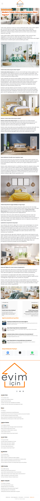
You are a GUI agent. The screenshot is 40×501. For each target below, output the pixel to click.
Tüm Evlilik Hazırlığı (5, 468)
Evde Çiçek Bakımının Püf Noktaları (8, 489)
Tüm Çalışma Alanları (5, 425)
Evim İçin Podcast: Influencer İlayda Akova (9, 476)
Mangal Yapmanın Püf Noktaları (7, 486)
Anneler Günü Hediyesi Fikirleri (7, 399)
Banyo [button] (2, 408)
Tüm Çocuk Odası (4, 439)
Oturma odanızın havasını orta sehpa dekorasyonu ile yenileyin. (14, 462)
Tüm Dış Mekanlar (4, 454)
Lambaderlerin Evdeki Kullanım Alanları (9, 430)
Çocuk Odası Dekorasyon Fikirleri (7, 444)
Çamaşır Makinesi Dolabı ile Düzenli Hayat (9, 415)
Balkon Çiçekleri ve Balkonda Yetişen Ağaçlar (10, 457)
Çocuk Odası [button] (4, 437)
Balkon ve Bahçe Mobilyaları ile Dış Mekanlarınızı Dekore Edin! (13, 459)
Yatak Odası (10, 9)
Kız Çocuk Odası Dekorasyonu (7, 446)
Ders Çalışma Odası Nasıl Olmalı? (8, 447)
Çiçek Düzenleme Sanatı (6, 401)
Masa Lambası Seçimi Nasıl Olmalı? (8, 428)
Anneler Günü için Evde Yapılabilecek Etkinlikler (10, 402)
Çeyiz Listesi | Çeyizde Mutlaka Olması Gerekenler (11, 472)
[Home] (20, 3)
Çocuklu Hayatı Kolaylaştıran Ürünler (8, 441)
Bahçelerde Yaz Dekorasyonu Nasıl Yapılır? (9, 488)
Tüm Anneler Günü (5, 397)
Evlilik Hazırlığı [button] (4, 466)
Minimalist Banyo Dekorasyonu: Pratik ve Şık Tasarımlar (12, 418)
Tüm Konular (26, 497)
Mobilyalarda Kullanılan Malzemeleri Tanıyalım (10, 491)
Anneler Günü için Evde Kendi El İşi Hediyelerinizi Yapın (12, 404)
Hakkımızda (8, 497)
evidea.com (32, 497)
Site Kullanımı (20, 497)
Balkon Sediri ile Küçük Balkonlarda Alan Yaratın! (10, 460)
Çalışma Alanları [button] (5, 422)
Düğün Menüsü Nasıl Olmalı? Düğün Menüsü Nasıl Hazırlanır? (13, 473)
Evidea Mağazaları (14, 497)
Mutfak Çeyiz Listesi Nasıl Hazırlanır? (8, 470)
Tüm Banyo (3, 410)
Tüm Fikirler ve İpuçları (5, 483)
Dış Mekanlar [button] (4, 451)
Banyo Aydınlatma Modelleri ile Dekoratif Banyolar (11, 417)
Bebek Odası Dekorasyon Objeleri (8, 443)
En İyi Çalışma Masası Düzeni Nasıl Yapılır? (9, 433)
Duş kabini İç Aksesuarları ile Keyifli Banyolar (10, 412)
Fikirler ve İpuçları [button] (5, 480)
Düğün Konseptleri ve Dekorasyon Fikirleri (9, 475)
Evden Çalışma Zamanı (5, 431)
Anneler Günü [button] (4, 395)
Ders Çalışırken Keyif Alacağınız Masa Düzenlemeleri (11, 426)
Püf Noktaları (4, 9)
